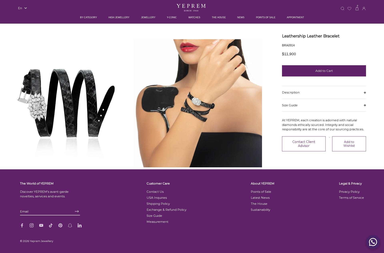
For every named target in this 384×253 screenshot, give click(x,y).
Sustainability (260, 210)
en (20, 8)
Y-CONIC (172, 17)
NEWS (240, 17)
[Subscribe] (76, 211)
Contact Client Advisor (303, 144)
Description (291, 92)
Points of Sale (261, 192)
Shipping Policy (158, 204)
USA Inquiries (157, 198)
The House (259, 204)
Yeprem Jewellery (41, 241)
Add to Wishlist (349, 144)
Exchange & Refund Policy (166, 210)
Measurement (157, 222)
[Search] (342, 6)
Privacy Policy (349, 192)
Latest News (260, 198)
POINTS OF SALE (265, 17)
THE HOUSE (219, 17)
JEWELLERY (148, 17)
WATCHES (194, 17)
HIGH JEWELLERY (118, 17)
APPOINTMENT (295, 17)
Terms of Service (351, 198)
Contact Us (155, 192)
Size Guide (290, 105)
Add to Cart (324, 71)
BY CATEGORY (88, 17)
